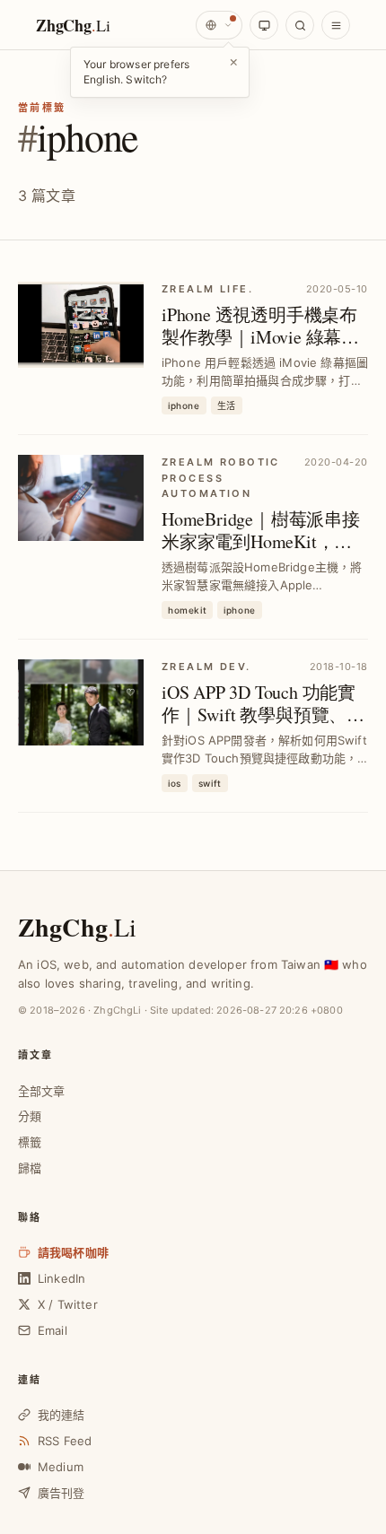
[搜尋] (299, 25)
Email (52, 1330)
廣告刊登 (61, 1493)
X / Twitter (68, 1304)
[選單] (335, 25)
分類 (29, 1116)
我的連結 (61, 1415)
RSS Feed (65, 1441)
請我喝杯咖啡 (73, 1252)
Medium (60, 1467)
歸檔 (29, 1168)
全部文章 (42, 1091)
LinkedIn (61, 1278)
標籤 (29, 1142)
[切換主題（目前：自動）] (264, 25)
